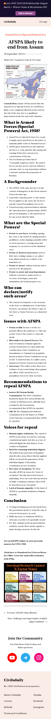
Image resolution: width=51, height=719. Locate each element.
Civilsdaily (10, 21)
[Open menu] (40, 21)
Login (44, 22)
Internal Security (34, 54)
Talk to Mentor (25, 13)
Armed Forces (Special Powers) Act (25, 34)
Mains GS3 (8, 60)
